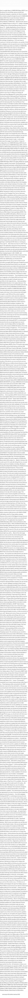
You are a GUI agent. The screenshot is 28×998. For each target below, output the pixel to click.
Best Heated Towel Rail (20, 986)
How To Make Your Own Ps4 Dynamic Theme (15, 984)
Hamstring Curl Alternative (16, 990)
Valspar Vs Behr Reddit (6, 988)
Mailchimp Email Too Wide (7, 986)
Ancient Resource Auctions (7, 982)
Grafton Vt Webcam (17, 988)
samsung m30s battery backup (11, 3)
